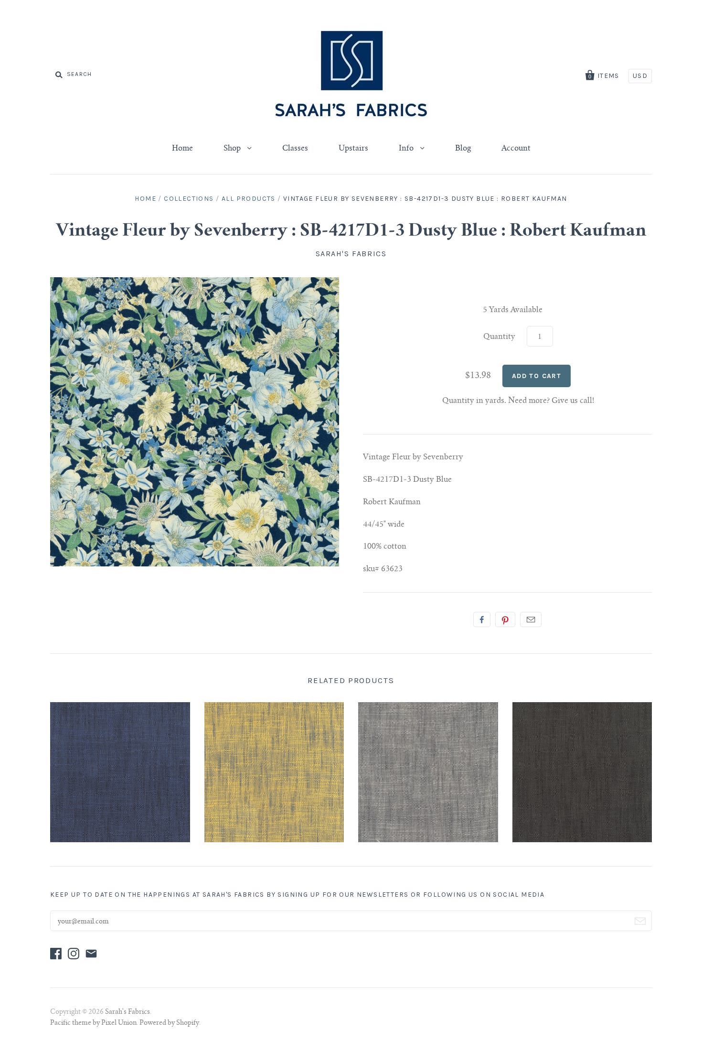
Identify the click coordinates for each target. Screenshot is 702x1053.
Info (407, 148)
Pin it (505, 619)
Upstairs (353, 148)
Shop (233, 148)
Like (481, 619)
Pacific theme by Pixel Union (93, 1023)
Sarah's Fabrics (351, 253)
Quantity (499, 337)
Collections (188, 199)
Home (182, 148)
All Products (249, 199)
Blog (463, 148)
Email (531, 619)
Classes (295, 148)
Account (516, 148)
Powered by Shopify (169, 1023)
